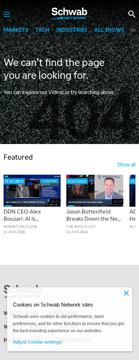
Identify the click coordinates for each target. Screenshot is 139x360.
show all (126, 164)
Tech (42, 29)
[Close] (126, 293)
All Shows (109, 29)
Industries (71, 29)
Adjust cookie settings (37, 342)
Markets (16, 29)
